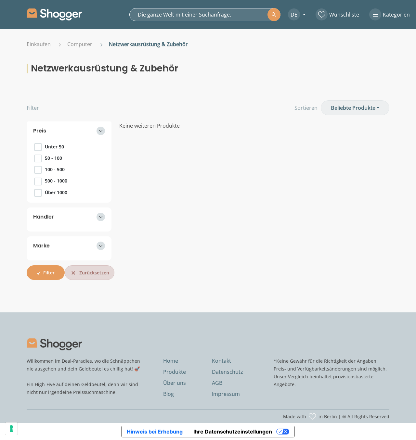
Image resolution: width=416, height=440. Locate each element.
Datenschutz (227, 371)
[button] (294, 14)
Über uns (174, 382)
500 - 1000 (56, 181)
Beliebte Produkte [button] (353, 107)
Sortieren (306, 107)
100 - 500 (55, 169)
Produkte (174, 371)
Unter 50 (54, 147)
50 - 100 (53, 158)
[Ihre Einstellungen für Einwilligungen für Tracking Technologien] (11, 428)
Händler (43, 216)
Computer (79, 44)
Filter (33, 107)
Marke (41, 245)
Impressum (226, 393)
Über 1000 (56, 192)
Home (170, 360)
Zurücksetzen (94, 273)
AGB (217, 382)
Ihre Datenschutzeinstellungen (232, 431)
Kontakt (221, 360)
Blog (168, 393)
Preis (39, 130)
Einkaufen (39, 44)
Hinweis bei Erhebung (155, 431)
